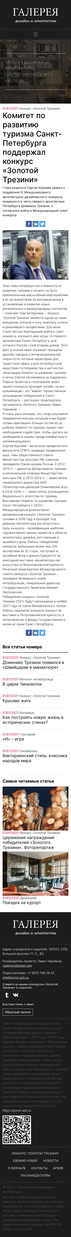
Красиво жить (17, 700)
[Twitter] (42, 224)
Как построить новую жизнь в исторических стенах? (33, 720)
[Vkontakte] (36, 224)
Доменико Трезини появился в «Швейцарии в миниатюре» (33, 665)
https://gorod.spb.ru (17, 1110)
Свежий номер (25, 1161)
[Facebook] (29, 224)
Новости (50, 1161)
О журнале (17, 1168)
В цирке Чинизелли (22, 684)
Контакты (39, 1168)
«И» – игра (13, 739)
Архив (58, 1168)
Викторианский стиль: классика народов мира (35, 758)
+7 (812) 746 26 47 (40, 973)
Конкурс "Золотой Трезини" (35, 1153)
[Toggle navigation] (35, 34)
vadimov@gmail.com (17, 965)
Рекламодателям (35, 1175)
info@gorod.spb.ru (16, 977)
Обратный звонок (18, 1012)
